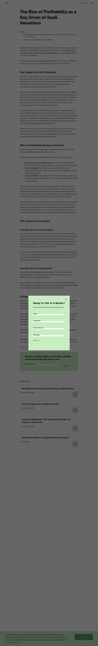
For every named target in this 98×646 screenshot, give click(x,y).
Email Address (38, 328)
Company (37, 321)
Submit (35, 340)
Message (36, 335)
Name (35, 314)
